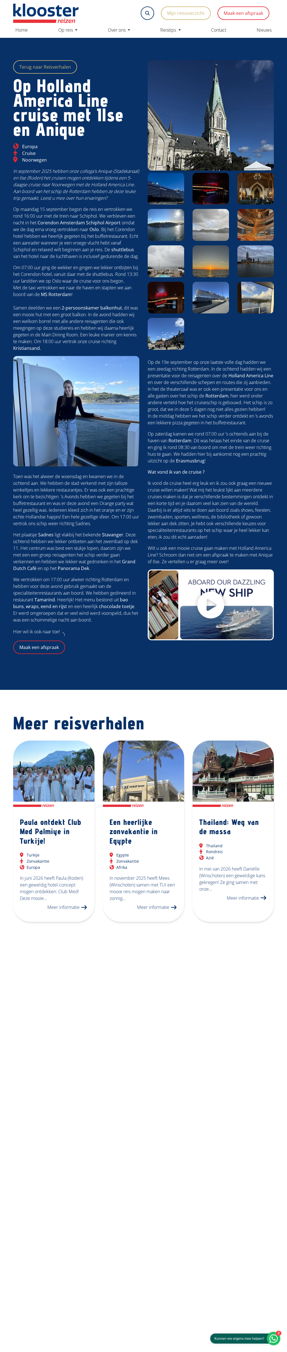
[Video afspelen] (211, 604)
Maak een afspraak (243, 13)
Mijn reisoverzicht (186, 13)
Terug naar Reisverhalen (45, 67)
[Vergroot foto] (211, 115)
